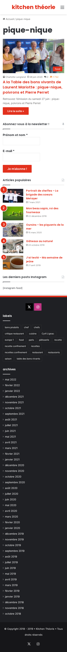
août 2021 (11, 419)
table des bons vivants (28, 358)
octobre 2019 (13, 545)
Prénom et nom (15, 135)
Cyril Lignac (48, 333)
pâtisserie (44, 339)
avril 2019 (11, 579)
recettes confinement (16, 352)
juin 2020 (10, 499)
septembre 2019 (15, 550)
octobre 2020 (13, 476)
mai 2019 (10, 573)
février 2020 (12, 522)
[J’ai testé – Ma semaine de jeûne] (13, 263)
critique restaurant (14, 333)
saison (8, 358)
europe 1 (9, 339)
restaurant (37, 352)
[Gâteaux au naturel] (13, 246)
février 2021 (12, 453)
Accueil (9, 19)
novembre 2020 (14, 470)
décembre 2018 (14, 602)
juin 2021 (10, 430)
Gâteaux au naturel (39, 241)
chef (26, 327)
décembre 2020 (14, 465)
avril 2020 (11, 510)
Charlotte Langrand (16, 77)
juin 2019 (10, 568)
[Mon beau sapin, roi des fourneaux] (13, 213)
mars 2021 (11, 448)
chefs (37, 327)
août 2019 (11, 556)
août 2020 (11, 488)
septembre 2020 (15, 482)
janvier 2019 (12, 596)
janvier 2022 (12, 390)
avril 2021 (11, 442)
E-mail (9, 151)
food (21, 339)
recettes (35, 346)
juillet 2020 (11, 493)
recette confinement (15, 346)
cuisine (32, 333)
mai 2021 (10, 436)
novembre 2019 (14, 539)
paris (31, 339)
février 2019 (12, 590)
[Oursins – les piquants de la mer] (13, 230)
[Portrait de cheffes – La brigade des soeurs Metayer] (13, 196)
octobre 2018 (13, 613)
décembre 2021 (14, 396)
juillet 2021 (11, 425)
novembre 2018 (14, 607)
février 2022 (12, 385)
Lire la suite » (15, 111)
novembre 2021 (14, 402)
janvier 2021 (12, 459)
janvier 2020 (12, 528)
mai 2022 (10, 379)
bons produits (12, 327)
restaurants (54, 352)
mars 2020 (11, 516)
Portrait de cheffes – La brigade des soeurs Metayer (42, 194)
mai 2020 (10, 505)
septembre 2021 (14, 413)
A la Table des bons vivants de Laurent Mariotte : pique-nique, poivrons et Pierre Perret (32, 87)
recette (58, 339)
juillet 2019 (11, 562)
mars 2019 (11, 585)
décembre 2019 (14, 533)
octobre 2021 (13, 408)
